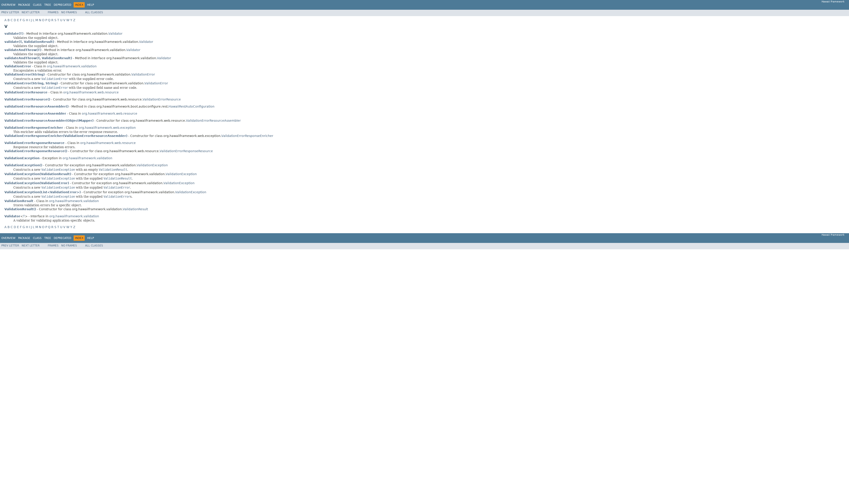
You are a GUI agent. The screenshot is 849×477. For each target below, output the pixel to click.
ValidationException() (23, 165)
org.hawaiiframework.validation (72, 66)
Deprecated (62, 4)
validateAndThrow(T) (22, 50)
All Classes (94, 12)
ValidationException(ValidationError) (36, 183)
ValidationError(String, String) (31, 83)
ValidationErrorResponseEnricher (247, 136)
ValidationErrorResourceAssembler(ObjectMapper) (49, 120)
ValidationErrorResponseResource (186, 151)
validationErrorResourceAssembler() (36, 106)
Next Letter (31, 12)
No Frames (69, 12)
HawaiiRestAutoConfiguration (191, 106)
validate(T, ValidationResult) (29, 42)
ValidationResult (135, 209)
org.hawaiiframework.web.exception (107, 127)
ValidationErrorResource (162, 99)
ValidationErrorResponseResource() (35, 151)
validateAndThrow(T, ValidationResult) (38, 58)
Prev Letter (10, 12)
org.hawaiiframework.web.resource (91, 92)
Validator (115, 33)
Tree (47, 4)
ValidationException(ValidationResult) (37, 174)
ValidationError (143, 74)
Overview (8, 4)
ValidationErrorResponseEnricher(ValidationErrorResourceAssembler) (65, 136)
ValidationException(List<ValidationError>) (42, 192)
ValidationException (152, 165)
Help (90, 4)
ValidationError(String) (24, 74)
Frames (53, 12)
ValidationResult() (20, 209)
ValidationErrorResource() (27, 99)
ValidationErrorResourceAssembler (213, 120)
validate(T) (13, 33)
